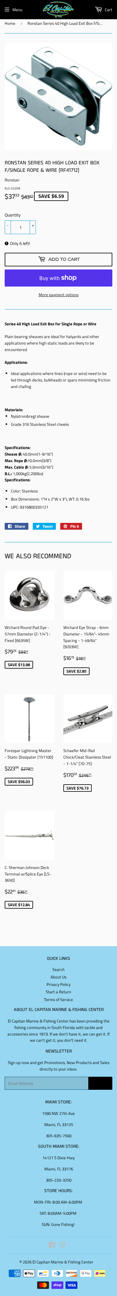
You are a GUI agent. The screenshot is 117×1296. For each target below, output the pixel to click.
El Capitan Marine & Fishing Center (62, 1262)
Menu (17, 10)
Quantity (13, 215)
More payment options (59, 295)
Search (58, 969)
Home (10, 23)
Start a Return (58, 992)
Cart (108, 10)
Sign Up (100, 1083)
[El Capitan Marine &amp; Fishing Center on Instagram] (62, 1246)
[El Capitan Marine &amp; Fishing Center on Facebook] (52, 1246)
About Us (58, 977)
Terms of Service (58, 999)
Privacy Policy (58, 984)
